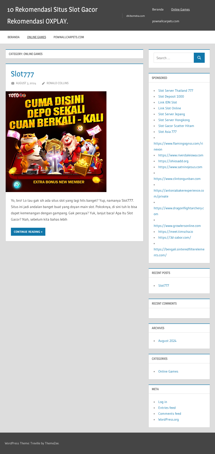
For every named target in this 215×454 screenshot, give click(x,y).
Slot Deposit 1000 (171, 96)
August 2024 (167, 341)
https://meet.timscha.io (175, 231)
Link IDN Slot (167, 102)
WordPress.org (168, 419)
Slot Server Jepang (171, 114)
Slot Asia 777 (167, 132)
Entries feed (167, 408)
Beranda (158, 9)
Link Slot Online (169, 108)
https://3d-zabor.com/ (174, 237)
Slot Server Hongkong (174, 120)
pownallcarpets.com (165, 21)
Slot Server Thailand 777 (175, 90)
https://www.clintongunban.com (177, 179)
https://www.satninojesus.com (180, 167)
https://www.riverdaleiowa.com (180, 155)
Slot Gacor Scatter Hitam (176, 126)
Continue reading (27, 232)
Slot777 (22, 73)
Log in (162, 402)
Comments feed (169, 413)
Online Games (180, 9)
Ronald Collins (57, 83)
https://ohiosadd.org (173, 161)
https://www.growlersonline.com (177, 226)
